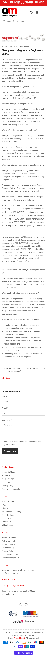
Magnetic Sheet (8, 472)
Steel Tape (6, 482)
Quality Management (10, 558)
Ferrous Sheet (8, 475)
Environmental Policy (11, 554)
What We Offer (8, 501)
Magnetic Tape (8, 479)
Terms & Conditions (10, 538)
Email (5, 408)
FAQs (4, 505)
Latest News (7, 518)
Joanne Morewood (21, 47)
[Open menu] (42, 12)
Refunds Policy (8, 548)
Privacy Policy (8, 551)
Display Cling (7, 485)
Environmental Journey (11, 511)
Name (5, 396)
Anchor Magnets (20, 638)
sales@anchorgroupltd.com (13, 585)
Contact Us (6, 521)
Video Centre (7, 525)
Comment (6, 420)
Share (8, 378)
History (5, 508)
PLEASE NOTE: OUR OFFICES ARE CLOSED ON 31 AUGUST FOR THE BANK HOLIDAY (23, 3)
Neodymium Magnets (11, 489)
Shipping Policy (8, 544)
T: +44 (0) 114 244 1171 (11, 579)
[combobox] (23, 21)
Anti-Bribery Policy (9, 541)
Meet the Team (8, 515)
